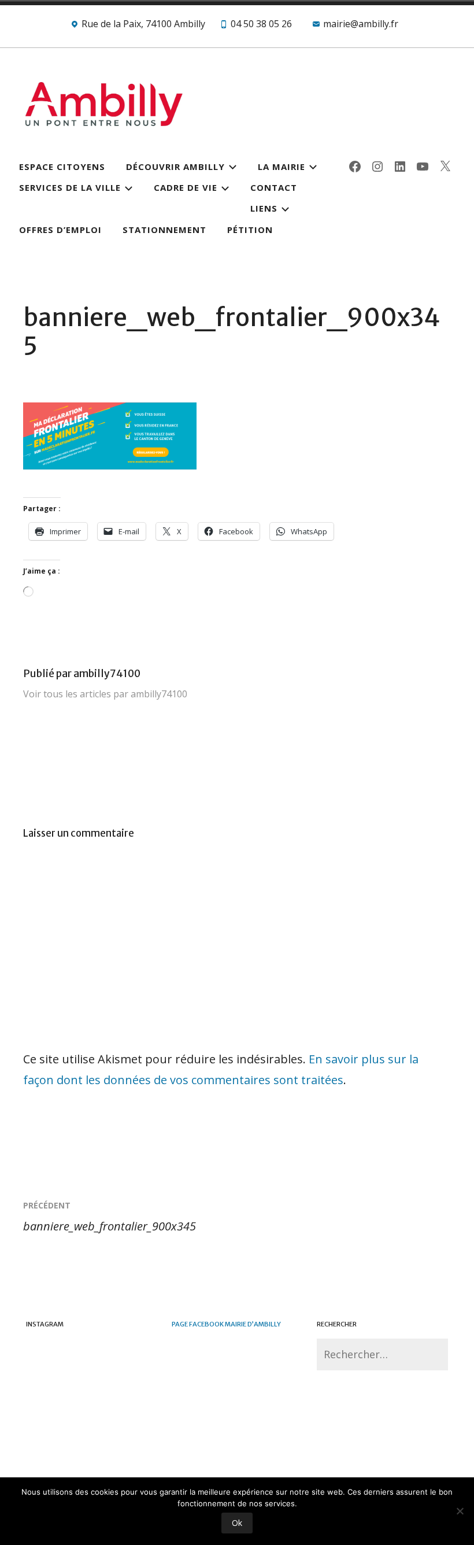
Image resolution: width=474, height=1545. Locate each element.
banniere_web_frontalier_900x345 (109, 1217)
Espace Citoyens (62, 166)
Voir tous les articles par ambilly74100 (105, 694)
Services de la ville (70, 187)
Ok (237, 1522)
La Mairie (281, 166)
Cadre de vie (185, 187)
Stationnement (164, 229)
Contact (273, 187)
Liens (263, 208)
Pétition (250, 229)
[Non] (459, 1511)
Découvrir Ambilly (175, 166)
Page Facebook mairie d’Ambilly (226, 1324)
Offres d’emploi (60, 229)
